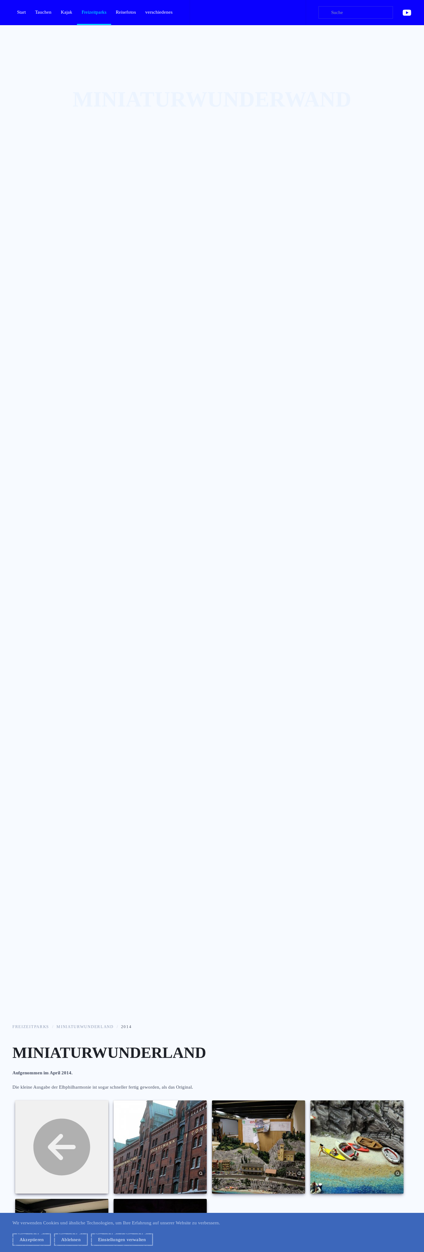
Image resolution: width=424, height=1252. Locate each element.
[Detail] (201, 1172)
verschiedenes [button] (159, 12)
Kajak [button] (66, 12)
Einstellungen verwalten (122, 1239)
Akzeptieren (32, 1239)
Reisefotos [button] (126, 12)
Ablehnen (71, 1239)
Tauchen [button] (43, 12)
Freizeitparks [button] (94, 12)
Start (21, 12)
